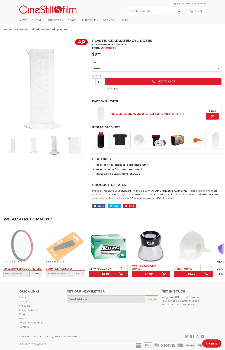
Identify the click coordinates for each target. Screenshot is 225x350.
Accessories (21, 29)
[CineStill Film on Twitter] (186, 336)
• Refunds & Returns (30, 336)
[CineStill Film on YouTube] (202, 336)
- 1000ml (147, 114)
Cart (198, 10)
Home (7, 29)
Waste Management (31, 322)
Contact (24, 326)
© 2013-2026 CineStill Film (33, 344)
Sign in (177, 3)
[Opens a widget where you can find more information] (211, 343)
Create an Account (195, 3)
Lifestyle (89, 20)
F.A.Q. (22, 318)
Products (24, 305)
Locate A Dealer (28, 310)
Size (94, 62)
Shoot (37, 20)
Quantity (97, 75)
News (23, 20)
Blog (22, 314)
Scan (72, 20)
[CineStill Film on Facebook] (192, 336)
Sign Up (36, 274)
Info (125, 20)
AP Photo (109, 48)
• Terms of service (72, 336)
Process (55, 20)
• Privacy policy (52, 336)
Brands (109, 20)
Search (23, 301)
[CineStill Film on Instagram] (197, 336)
